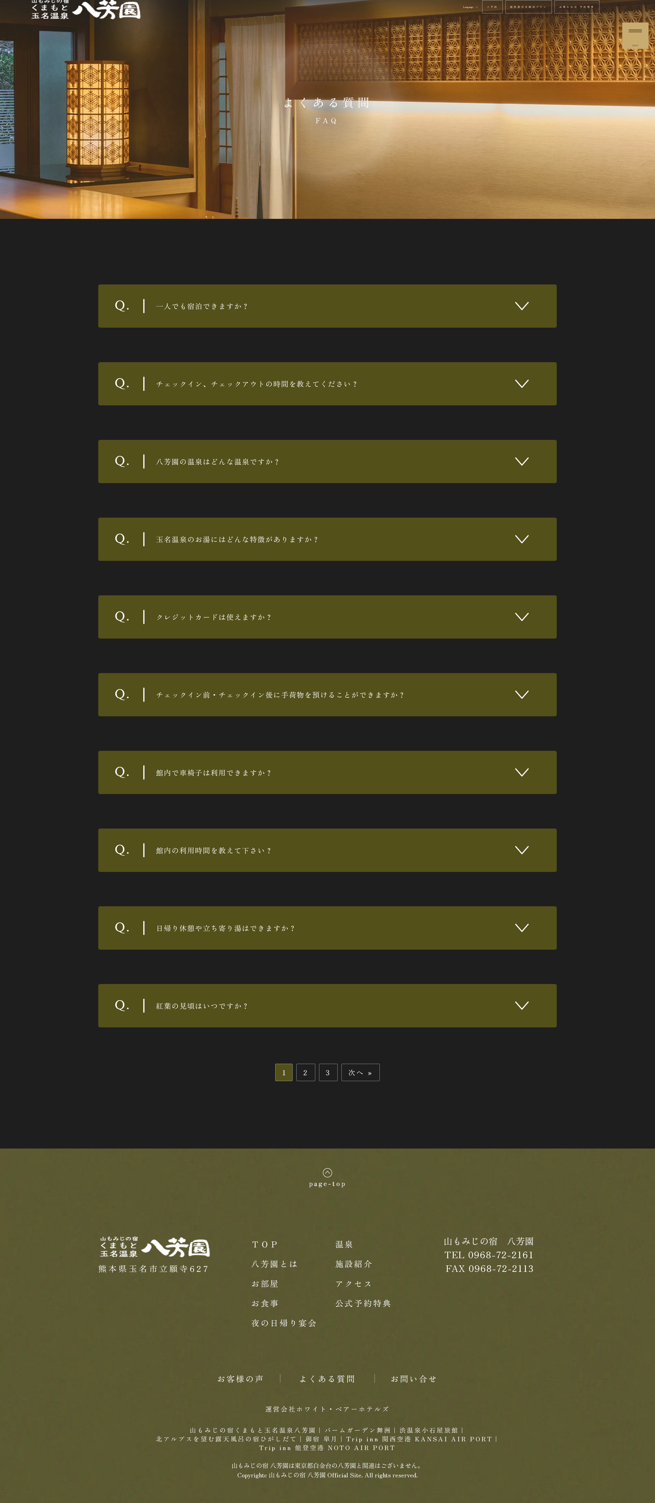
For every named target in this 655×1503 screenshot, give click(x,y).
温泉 (344, 1244)
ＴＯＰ (265, 1244)
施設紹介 (354, 1263)
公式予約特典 (363, 1303)
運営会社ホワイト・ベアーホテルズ (327, 1408)
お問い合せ (414, 1378)
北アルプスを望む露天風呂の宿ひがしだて (226, 1438)
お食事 (265, 1303)
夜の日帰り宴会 (284, 1323)
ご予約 (492, 7)
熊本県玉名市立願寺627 (153, 1268)
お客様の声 (240, 1378)
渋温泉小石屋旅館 (429, 1429)
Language (468, 7)
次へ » (360, 1072)
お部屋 (265, 1283)
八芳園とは (275, 1263)
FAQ (327, 120)
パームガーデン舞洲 (357, 1429)
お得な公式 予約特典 (577, 7)
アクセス (354, 1283)
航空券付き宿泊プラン (528, 7)
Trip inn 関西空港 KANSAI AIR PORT (419, 1438)
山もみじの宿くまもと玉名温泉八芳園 (253, 1429)
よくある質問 (327, 102)
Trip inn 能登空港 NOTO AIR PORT (327, 1447)
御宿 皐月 (321, 1438)
